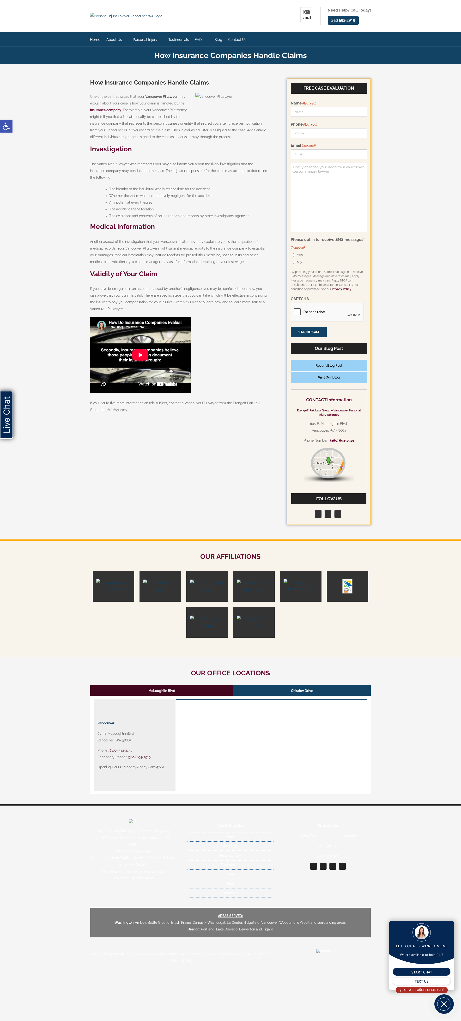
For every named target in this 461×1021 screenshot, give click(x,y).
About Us (230, 846)
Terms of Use (252, 954)
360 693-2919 (343, 20)
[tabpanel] (230, 745)
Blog (230, 884)
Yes (300, 255)
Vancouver (105, 723)
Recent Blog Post (328, 365)
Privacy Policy (341, 289)
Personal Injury (230, 855)
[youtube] (342, 866)
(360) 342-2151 (121, 750)
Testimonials (230, 865)
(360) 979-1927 (328, 846)
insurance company (105, 110)
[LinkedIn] (337, 514)
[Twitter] (328, 514)
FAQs (230, 874)
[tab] (161, 690)
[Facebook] (318, 514)
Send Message (309, 332)
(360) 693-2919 (342, 440)
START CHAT (421, 972)
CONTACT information (329, 399)
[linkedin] (332, 866)
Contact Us (230, 893)
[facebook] (313, 866)
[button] (6, 126)
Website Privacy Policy (221, 954)
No (299, 262)
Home (230, 837)
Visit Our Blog (329, 377)
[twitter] (323, 866)
